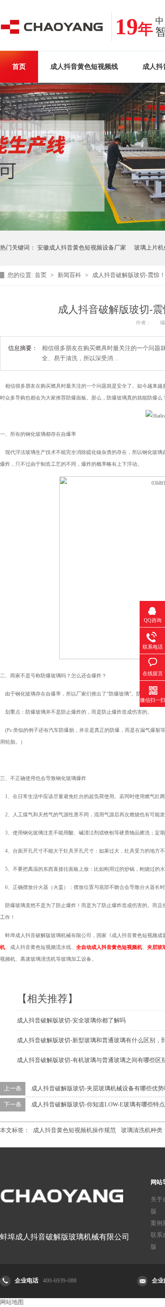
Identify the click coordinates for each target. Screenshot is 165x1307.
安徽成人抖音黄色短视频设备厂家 (81, 248)
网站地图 (12, 1302)
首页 (19, 66)
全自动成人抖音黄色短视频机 (109, 947)
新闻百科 (70, 275)
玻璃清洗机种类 (141, 1130)
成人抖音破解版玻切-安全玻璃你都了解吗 (71, 1020)
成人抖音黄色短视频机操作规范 (74, 1130)
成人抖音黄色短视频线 (84, 66)
